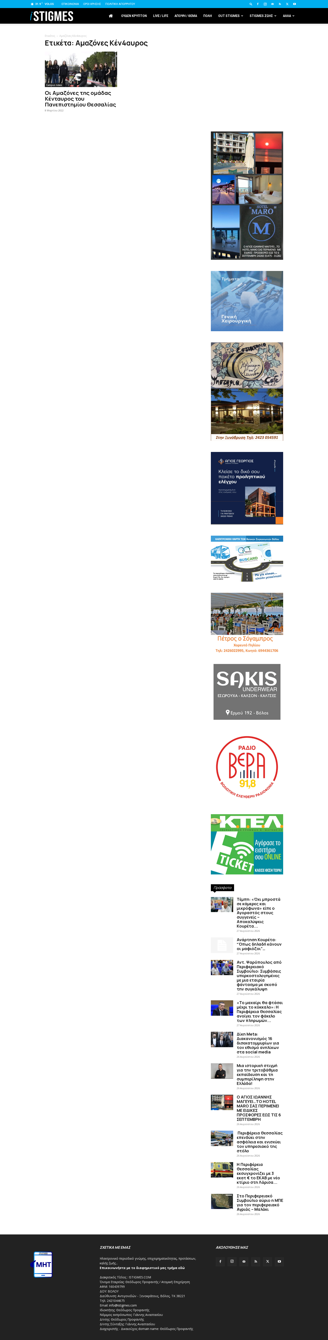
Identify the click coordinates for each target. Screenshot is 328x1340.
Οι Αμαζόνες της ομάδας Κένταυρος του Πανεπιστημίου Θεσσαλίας (80, 98)
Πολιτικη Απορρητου (120, 4)
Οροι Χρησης (92, 4)
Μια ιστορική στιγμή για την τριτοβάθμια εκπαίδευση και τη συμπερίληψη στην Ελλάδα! (257, 1074)
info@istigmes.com (123, 1305)
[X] (287, 4)
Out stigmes (229, 16)
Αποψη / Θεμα (185, 16)
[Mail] (272, 4)
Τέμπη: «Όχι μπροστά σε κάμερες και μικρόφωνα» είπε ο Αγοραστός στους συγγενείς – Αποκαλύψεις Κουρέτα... (258, 913)
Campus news (54, 85)
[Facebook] (257, 4)
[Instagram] (265, 4)
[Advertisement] (247, 94)
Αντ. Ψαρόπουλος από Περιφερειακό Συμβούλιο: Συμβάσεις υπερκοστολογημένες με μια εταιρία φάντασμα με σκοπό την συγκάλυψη (259, 975)
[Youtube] (294, 4)
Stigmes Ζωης (261, 16)
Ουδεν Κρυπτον (134, 16)
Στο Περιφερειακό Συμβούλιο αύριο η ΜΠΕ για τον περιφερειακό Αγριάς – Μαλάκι (260, 1202)
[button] (251, 4)
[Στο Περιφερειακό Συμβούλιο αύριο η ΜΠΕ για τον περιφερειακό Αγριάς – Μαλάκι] (222, 1201)
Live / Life (160, 16)
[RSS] (279, 4)
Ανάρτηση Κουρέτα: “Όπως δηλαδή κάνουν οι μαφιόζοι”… (259, 944)
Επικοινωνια (70, 4)
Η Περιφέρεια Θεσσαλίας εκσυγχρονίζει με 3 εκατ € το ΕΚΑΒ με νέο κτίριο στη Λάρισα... (258, 1173)
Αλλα (287, 16)
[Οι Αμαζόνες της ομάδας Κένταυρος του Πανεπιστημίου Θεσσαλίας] (81, 69)
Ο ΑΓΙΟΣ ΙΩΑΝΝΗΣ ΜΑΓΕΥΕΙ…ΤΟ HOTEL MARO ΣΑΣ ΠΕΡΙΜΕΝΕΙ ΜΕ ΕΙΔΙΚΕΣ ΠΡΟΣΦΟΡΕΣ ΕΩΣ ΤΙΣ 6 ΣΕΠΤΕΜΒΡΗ (259, 1108)
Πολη (207, 16)
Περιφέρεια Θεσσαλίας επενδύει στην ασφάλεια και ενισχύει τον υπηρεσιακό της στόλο (260, 1141)
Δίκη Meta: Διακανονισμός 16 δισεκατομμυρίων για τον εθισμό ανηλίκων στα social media (258, 1043)
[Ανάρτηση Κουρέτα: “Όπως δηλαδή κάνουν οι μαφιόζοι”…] (222, 945)
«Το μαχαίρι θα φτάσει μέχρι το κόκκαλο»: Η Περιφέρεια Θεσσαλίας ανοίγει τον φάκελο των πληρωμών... (260, 1011)
